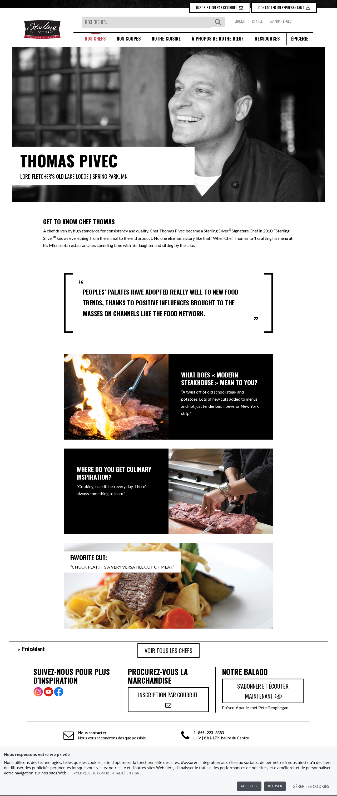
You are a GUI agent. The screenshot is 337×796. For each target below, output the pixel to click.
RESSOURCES (267, 38)
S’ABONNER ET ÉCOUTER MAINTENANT (263, 690)
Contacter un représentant (281, 7)
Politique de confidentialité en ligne (108, 773)
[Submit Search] (218, 22)
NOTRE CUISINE (166, 38)
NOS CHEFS (95, 38)
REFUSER (275, 786)
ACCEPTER (249, 786)
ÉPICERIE (299, 38)
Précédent (33, 649)
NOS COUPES (129, 38)
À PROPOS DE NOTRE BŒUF (218, 38)
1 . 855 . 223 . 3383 (209, 732)
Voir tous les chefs (168, 650)
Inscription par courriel (217, 7)
